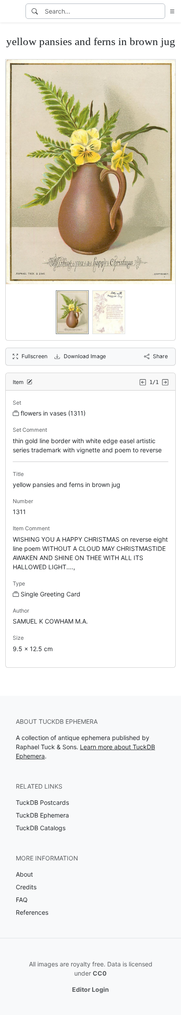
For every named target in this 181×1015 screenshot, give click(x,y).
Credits (26, 887)
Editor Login (90, 989)
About (24, 874)
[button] (170, 11)
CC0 (100, 973)
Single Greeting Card (50, 594)
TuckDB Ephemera (42, 815)
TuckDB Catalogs (40, 828)
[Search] (34, 11)
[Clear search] (159, 11)
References (32, 912)
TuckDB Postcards (42, 802)
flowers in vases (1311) (53, 413)
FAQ (22, 899)
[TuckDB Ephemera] (11, 11)
